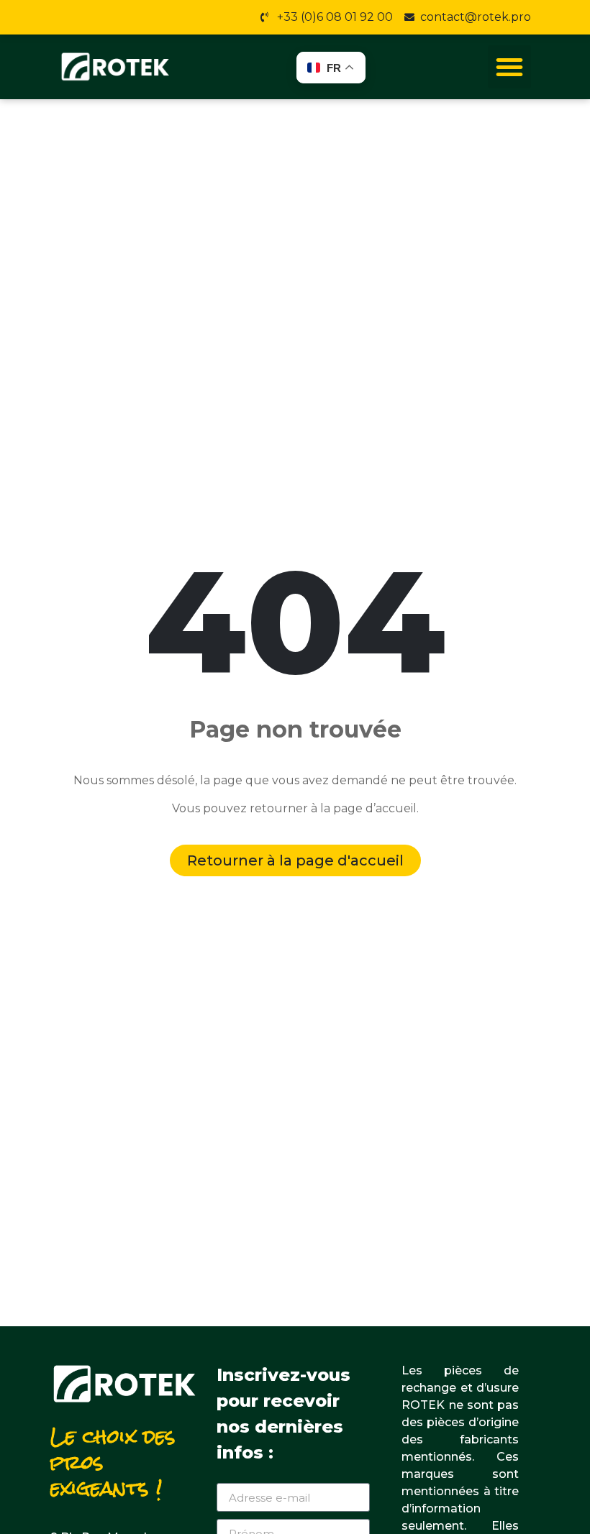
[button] (509, 66)
